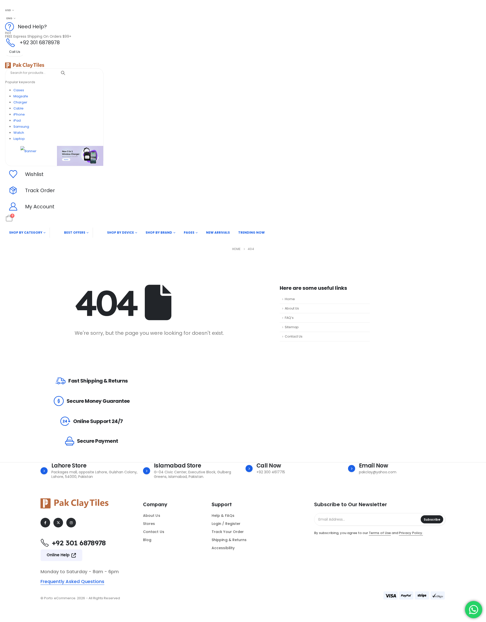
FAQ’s (289, 318)
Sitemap (292, 327)
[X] (58, 522)
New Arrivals (218, 232)
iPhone (19, 114)
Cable (18, 108)
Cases (18, 90)
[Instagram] (71, 522)
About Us (292, 308)
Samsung (21, 126)
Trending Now (251, 232)
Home (290, 299)
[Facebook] (45, 522)
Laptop (19, 138)
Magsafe (20, 96)
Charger (20, 102)
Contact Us (293, 336)
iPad (17, 120)
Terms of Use (380, 532)
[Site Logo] (24, 65)
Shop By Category (25, 232)
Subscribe (432, 519)
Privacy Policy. (411, 532)
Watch (18, 132)
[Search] (63, 73)
